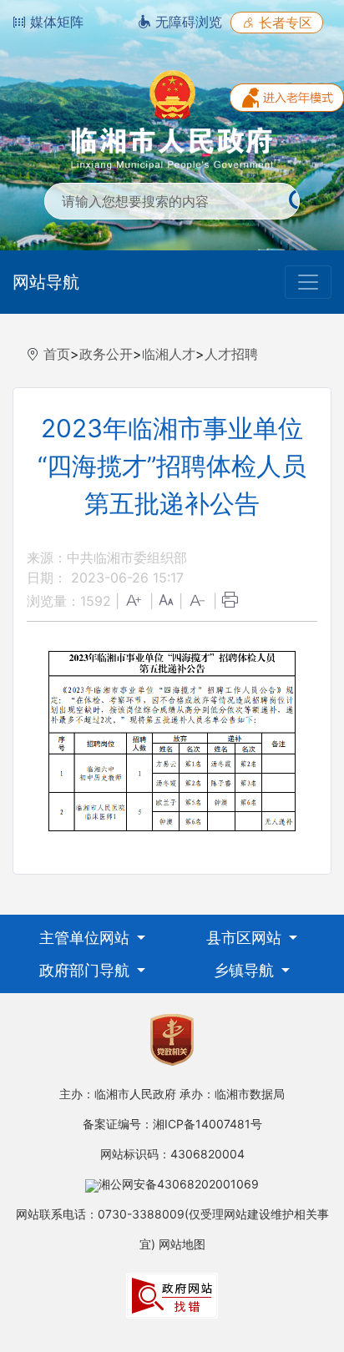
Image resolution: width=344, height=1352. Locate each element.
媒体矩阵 (54, 21)
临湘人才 (168, 354)
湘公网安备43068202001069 (179, 1184)
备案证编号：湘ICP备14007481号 (172, 1124)
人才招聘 (231, 354)
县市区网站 (246, 937)
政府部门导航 (86, 970)
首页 (56, 354)
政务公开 (106, 354)
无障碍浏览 (186, 21)
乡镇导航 (246, 970)
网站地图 (182, 1244)
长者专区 (283, 22)
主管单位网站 (86, 937)
